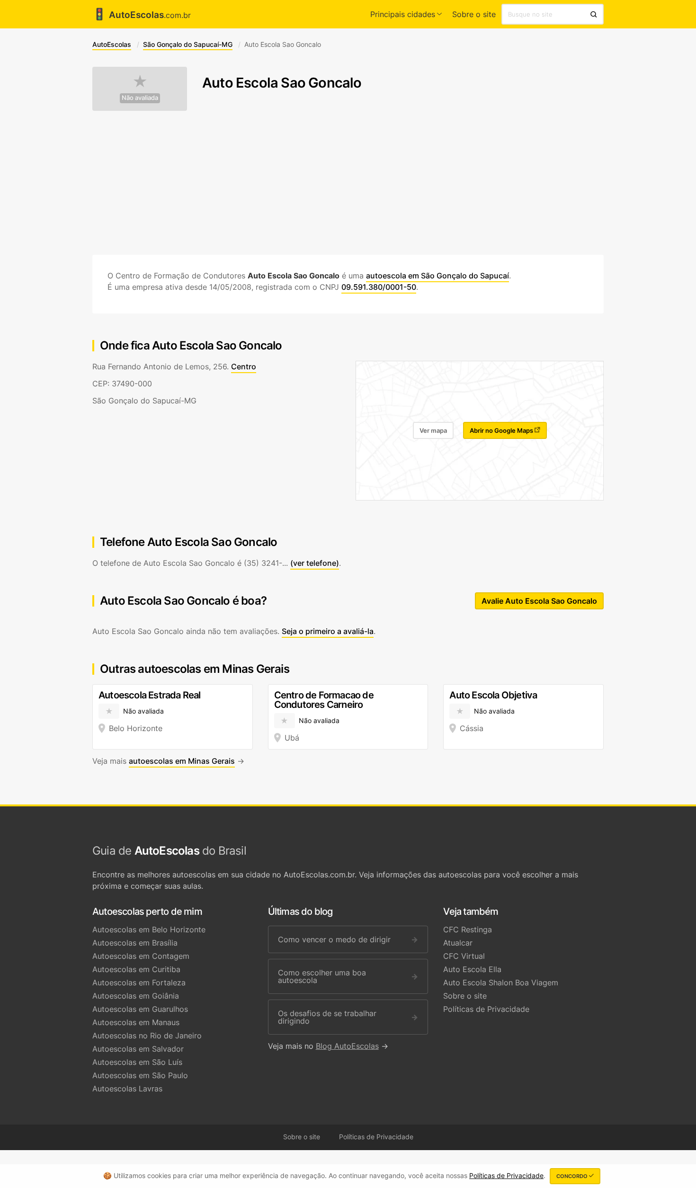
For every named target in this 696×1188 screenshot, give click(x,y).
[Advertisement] (348, 182)
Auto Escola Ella (472, 969)
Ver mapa (433, 430)
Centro (243, 366)
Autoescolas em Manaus (135, 1022)
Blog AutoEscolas (347, 1046)
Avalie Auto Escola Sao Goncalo (539, 601)
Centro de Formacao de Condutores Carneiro (324, 699)
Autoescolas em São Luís (137, 1062)
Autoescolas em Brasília (135, 942)
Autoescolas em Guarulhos (140, 1009)
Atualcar (458, 942)
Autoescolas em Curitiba (136, 969)
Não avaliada (140, 97)
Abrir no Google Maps (502, 430)
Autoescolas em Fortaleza (139, 982)
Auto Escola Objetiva (493, 695)
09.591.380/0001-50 (378, 287)
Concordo (572, 1176)
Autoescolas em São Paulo (140, 1075)
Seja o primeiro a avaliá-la (328, 631)
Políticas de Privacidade (486, 1009)
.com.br (141, 15)
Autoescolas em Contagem (140, 956)
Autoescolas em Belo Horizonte (148, 929)
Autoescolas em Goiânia (135, 995)
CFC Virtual (464, 956)
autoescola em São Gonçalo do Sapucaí (437, 275)
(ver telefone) (314, 563)
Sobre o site (474, 14)
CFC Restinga (467, 929)
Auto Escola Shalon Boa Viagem (500, 982)
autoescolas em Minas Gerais (182, 761)
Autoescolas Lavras (127, 1088)
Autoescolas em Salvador (138, 1049)
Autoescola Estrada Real (149, 695)
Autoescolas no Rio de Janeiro (147, 1035)
